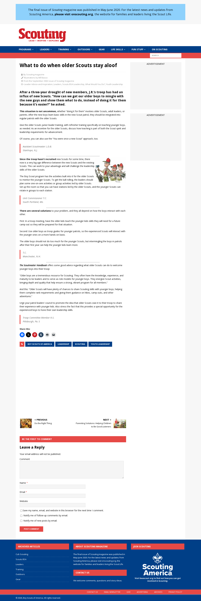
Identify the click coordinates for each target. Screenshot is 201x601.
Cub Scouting (22, 554)
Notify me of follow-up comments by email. (45, 515)
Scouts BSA (21, 559)
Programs (25, 49)
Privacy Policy (175, 592)
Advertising (142, 592)
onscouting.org (109, 560)
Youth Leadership (114, 84)
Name (23, 482)
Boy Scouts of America (40, 344)
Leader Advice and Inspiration (38, 84)
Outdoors (84, 49)
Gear (102, 49)
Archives (158, 592)
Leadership (63, 344)
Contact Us (92, 592)
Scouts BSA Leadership (73, 84)
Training (63, 49)
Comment (25, 459)
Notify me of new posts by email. (40, 520)
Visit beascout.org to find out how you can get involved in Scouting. (158, 579)
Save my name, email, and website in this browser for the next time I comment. (63, 510)
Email (23, 491)
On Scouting (159, 49)
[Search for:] (165, 55)
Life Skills (117, 49)
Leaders (44, 49)
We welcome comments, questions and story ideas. (97, 580)
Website (24, 501)
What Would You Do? (95, 84)
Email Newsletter (112, 592)
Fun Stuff (137, 49)
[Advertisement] (73, 383)
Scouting (80, 344)
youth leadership (100, 344)
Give (128, 592)
